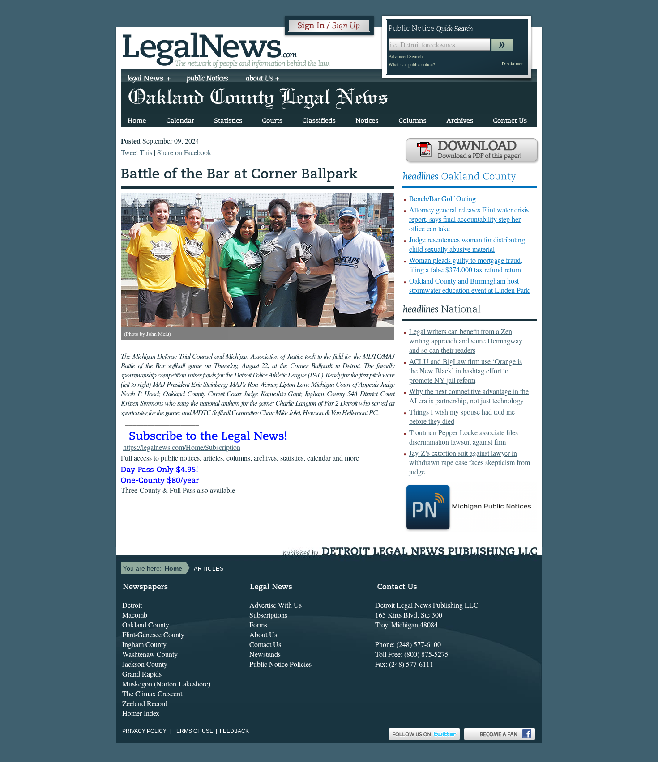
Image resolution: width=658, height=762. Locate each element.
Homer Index (140, 713)
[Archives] (459, 118)
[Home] (137, 118)
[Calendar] (180, 118)
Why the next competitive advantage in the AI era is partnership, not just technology (469, 395)
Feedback (234, 731)
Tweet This (136, 152)
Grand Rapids (142, 673)
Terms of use (193, 731)
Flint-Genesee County (153, 634)
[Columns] (412, 118)
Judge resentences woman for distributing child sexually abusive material (467, 244)
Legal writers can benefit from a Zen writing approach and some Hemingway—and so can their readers (469, 340)
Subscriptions (268, 614)
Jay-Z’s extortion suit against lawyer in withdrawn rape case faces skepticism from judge (469, 462)
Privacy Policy (144, 731)
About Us (263, 634)
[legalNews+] (149, 79)
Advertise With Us (275, 605)
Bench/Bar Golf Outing (442, 198)
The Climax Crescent (152, 693)
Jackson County (144, 664)
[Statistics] (228, 118)
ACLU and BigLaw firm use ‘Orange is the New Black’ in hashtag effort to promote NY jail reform (465, 370)
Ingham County (144, 644)
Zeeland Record (144, 703)
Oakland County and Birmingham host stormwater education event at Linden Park (469, 285)
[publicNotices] (207, 79)
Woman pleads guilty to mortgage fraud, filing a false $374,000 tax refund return (465, 264)
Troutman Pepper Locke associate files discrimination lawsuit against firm (463, 437)
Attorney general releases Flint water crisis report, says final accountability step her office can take (469, 219)
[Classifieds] (319, 118)
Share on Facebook (184, 152)
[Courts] (272, 118)
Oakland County (145, 624)
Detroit (132, 605)
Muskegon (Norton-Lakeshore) (166, 683)
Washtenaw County (150, 654)
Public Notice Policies (280, 664)
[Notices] (367, 118)
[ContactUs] (510, 118)
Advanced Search (406, 56)
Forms (258, 624)
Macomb (134, 614)
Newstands (265, 654)
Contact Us (265, 644)
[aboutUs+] (262, 79)
